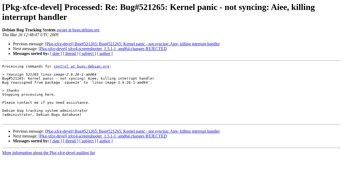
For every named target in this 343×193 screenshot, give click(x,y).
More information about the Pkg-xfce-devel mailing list (48, 152)
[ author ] (105, 53)
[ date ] (56, 53)
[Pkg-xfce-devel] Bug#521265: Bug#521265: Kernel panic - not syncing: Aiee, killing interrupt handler (132, 44)
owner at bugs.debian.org (78, 30)
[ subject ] (87, 53)
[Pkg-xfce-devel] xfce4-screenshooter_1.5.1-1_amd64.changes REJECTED (103, 48)
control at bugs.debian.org (81, 66)
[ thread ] (70, 53)
